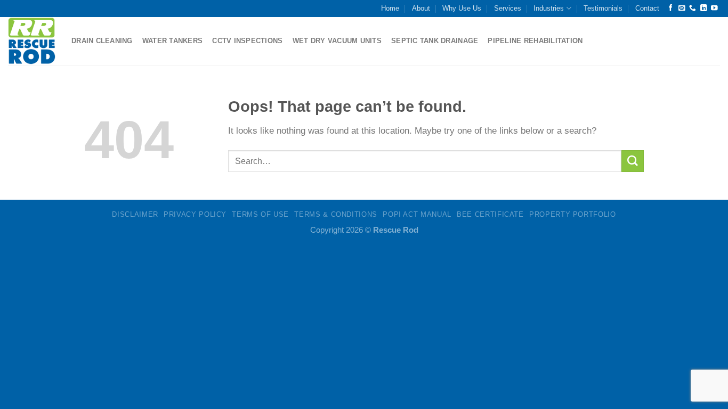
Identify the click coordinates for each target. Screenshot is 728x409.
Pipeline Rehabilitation (535, 41)
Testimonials (603, 8)
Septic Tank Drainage (434, 41)
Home (390, 8)
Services (507, 8)
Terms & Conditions (335, 214)
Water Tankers (172, 41)
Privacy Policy (195, 214)
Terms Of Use (260, 214)
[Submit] (632, 161)
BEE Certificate (490, 214)
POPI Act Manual (417, 214)
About (421, 8)
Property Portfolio (572, 214)
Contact (647, 8)
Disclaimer (135, 214)
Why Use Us (461, 8)
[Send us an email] (681, 8)
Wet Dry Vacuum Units (337, 41)
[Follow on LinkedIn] (703, 8)
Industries (548, 8)
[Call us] (692, 8)
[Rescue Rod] (31, 40)
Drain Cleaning (102, 41)
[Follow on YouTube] (714, 8)
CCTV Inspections (247, 41)
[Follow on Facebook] (670, 8)
